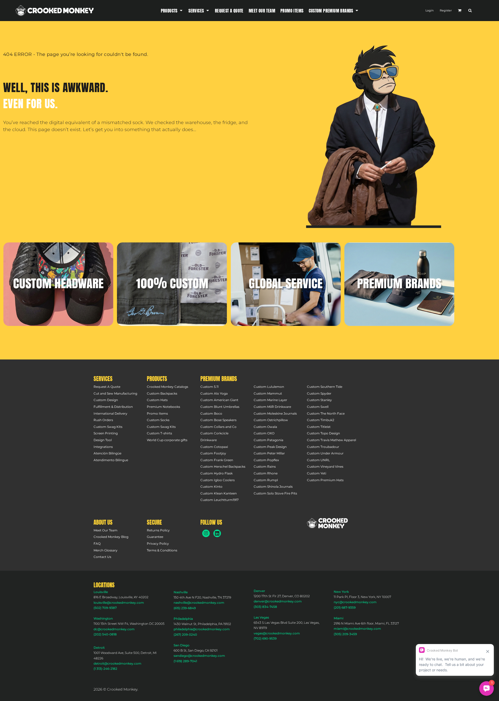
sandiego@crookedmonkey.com (199, 656)
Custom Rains (265, 466)
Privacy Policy (158, 543)
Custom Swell (318, 407)
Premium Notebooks (163, 407)
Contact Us (102, 557)
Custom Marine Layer (270, 400)
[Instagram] (206, 533)
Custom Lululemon (269, 387)
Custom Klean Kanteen (218, 493)
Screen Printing (106, 433)
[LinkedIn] (217, 533)
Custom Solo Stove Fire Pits (275, 493)
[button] (172, 10)
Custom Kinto (211, 486)
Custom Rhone (266, 473)
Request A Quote (107, 387)
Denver (259, 591)
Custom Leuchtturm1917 (219, 500)
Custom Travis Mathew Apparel (331, 440)
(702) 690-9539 (265, 638)
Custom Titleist (319, 427)
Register (446, 10)
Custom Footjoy (213, 453)
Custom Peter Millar (269, 453)
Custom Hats (157, 400)
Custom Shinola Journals (273, 486)
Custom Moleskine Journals (275, 413)
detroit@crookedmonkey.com (117, 663)
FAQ (97, 543)
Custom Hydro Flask (216, 473)
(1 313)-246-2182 (105, 669)
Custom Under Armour (325, 453)
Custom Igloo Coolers (217, 480)
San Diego (181, 645)
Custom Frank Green (216, 460)
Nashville (181, 592)
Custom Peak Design (270, 447)
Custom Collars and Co (218, 427)
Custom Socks (158, 420)
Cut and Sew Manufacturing (115, 393)
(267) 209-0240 (185, 634)
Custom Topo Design (323, 433)
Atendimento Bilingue (111, 460)
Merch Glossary (105, 550)
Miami (338, 618)
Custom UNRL (318, 460)
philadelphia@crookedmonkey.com (202, 629)
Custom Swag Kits (108, 427)
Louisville (101, 592)
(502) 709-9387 (105, 608)
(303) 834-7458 (265, 607)
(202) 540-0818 (105, 634)
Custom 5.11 (209, 387)
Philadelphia (183, 619)
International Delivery (110, 413)
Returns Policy (158, 530)
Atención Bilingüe (107, 453)
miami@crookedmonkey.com (357, 629)
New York (341, 592)
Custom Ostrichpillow (271, 420)
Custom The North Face (326, 413)
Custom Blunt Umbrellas (219, 407)
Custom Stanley (319, 400)
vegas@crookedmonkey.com (277, 633)
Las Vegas (261, 617)
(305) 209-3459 (345, 634)
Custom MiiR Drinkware (272, 407)
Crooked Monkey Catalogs (167, 387)
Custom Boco (211, 413)
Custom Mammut (268, 393)
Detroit (99, 647)
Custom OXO (264, 433)
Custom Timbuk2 (320, 420)
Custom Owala (265, 427)
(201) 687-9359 (345, 607)
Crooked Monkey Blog (111, 537)
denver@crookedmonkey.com (278, 601)
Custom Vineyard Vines (325, 466)
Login (429, 10)
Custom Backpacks (162, 393)
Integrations (103, 447)
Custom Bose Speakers (218, 420)
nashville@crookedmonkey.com (199, 602)
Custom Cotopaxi (214, 447)
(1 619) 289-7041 (185, 661)
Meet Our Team (105, 530)
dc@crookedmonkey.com (114, 629)
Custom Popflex (266, 460)
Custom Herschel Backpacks (222, 466)
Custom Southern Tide (324, 387)
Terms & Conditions (162, 550)
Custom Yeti (316, 473)
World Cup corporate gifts (167, 440)
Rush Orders (103, 420)
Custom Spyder (319, 393)
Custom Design (106, 400)
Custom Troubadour (323, 447)
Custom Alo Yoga (214, 393)
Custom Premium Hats (325, 480)
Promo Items (157, 413)
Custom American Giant (219, 400)
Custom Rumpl (266, 480)
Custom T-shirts (159, 433)
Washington (103, 618)
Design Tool (103, 440)
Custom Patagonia (268, 440)
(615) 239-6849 (185, 608)
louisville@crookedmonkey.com (119, 602)
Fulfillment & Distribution (113, 407)
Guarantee (155, 537)
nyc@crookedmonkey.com (355, 602)
